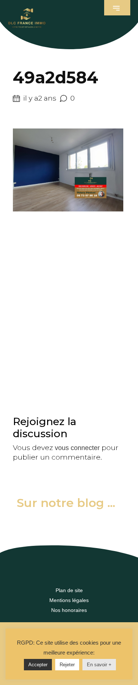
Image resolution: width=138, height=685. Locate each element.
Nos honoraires (69, 610)
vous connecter (77, 448)
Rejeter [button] (67, 664)
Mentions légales (69, 600)
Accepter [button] (37, 664)
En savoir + (99, 664)
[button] (117, 7)
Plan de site (69, 590)
